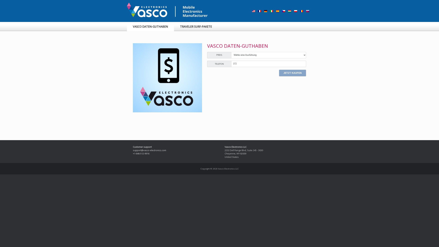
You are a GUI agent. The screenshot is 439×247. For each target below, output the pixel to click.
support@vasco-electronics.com (149, 150)
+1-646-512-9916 (141, 153)
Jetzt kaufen (292, 73)
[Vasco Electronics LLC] (168, 10)
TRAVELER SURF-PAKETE (196, 26)
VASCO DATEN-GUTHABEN (150, 26)
